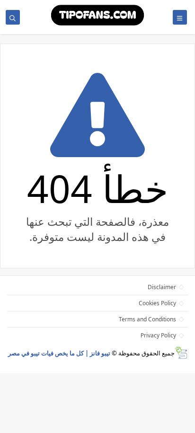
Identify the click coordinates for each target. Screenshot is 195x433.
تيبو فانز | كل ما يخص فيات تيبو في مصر (59, 353)
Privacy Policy (158, 335)
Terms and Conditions (147, 319)
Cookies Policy (157, 303)
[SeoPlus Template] (181, 352)
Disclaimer (162, 287)
